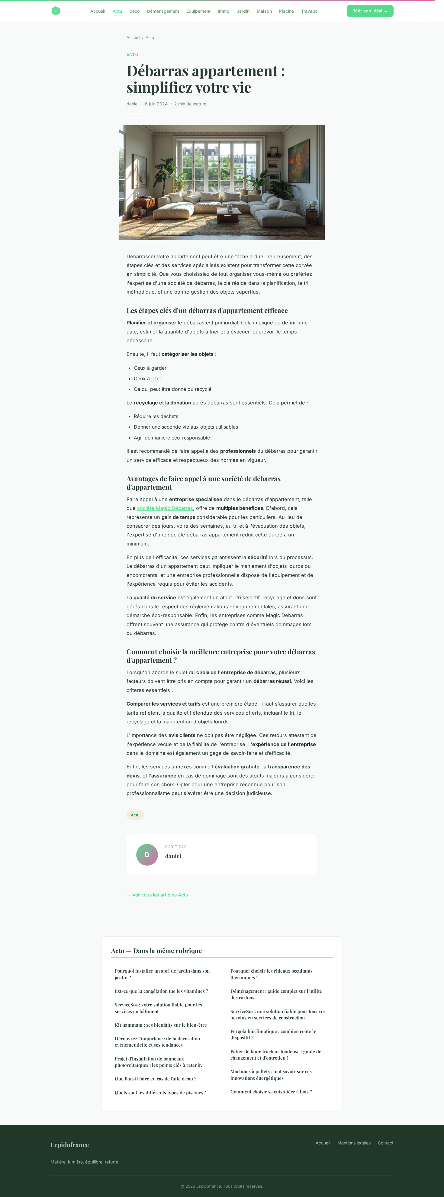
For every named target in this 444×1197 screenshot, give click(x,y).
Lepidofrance (69, 1144)
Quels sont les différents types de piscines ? (160, 1092)
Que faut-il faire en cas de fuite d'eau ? (155, 1079)
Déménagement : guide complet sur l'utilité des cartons (276, 994)
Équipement (198, 10)
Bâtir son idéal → (370, 10)
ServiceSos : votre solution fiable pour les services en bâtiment (158, 1008)
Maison (264, 10)
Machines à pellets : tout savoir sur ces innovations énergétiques (271, 1074)
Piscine (286, 10)
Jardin (243, 10)
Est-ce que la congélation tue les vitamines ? (161, 991)
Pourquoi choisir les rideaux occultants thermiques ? (271, 974)
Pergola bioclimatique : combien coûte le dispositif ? (273, 1034)
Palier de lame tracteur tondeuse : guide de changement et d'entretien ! (275, 1054)
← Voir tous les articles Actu (157, 895)
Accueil (97, 10)
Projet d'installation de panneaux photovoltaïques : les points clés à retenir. (158, 1062)
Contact (386, 1142)
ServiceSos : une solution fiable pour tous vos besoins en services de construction (278, 1014)
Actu (117, 10)
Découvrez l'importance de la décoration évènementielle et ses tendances (157, 1041)
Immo (224, 10)
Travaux (309, 10)
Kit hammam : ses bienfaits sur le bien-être (161, 1025)
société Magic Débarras (165, 508)
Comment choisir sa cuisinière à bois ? (271, 1092)
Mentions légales (354, 1142)
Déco (134, 10)
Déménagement (163, 10)
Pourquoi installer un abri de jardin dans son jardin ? (162, 974)
